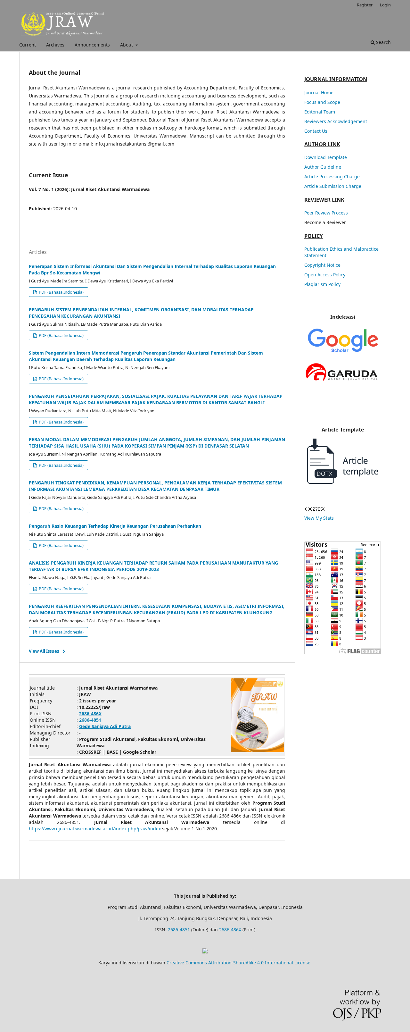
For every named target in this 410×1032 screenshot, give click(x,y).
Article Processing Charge (332, 176)
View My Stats (319, 518)
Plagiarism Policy (322, 284)
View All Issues (44, 651)
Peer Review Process (326, 213)
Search (383, 42)
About (127, 45)
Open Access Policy (324, 275)
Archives (55, 45)
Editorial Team (319, 112)
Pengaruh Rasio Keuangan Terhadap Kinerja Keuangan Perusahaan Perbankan (115, 526)
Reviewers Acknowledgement (335, 121)
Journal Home (318, 92)
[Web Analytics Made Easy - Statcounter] (315, 510)
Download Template (325, 157)
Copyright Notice (322, 265)
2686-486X (230, 930)
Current (27, 45)
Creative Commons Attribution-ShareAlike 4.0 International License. (239, 963)
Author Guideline (322, 167)
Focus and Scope (322, 102)
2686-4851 (179, 930)
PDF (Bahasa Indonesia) (61, 292)
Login (385, 5)
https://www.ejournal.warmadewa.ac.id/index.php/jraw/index (95, 829)
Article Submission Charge (332, 186)
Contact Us (315, 131)
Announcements (92, 45)
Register (365, 5)
